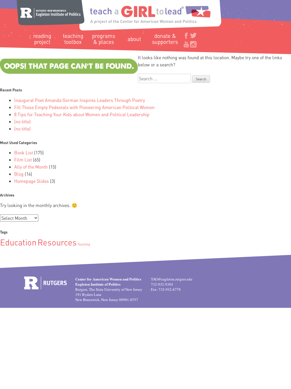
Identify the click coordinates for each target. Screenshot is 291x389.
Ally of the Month (31, 167)
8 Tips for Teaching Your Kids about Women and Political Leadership (81, 114)
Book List (23, 152)
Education (18, 242)
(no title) (22, 121)
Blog (19, 174)
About (134, 38)
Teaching (84, 244)
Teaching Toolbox (73, 38)
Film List (23, 160)
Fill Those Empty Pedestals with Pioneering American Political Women (84, 107)
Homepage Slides (31, 181)
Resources (57, 242)
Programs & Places (103, 38)
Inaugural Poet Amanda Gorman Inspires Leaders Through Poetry (79, 100)
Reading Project (42, 38)
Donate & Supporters (165, 38)
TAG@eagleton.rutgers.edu (171, 279)
